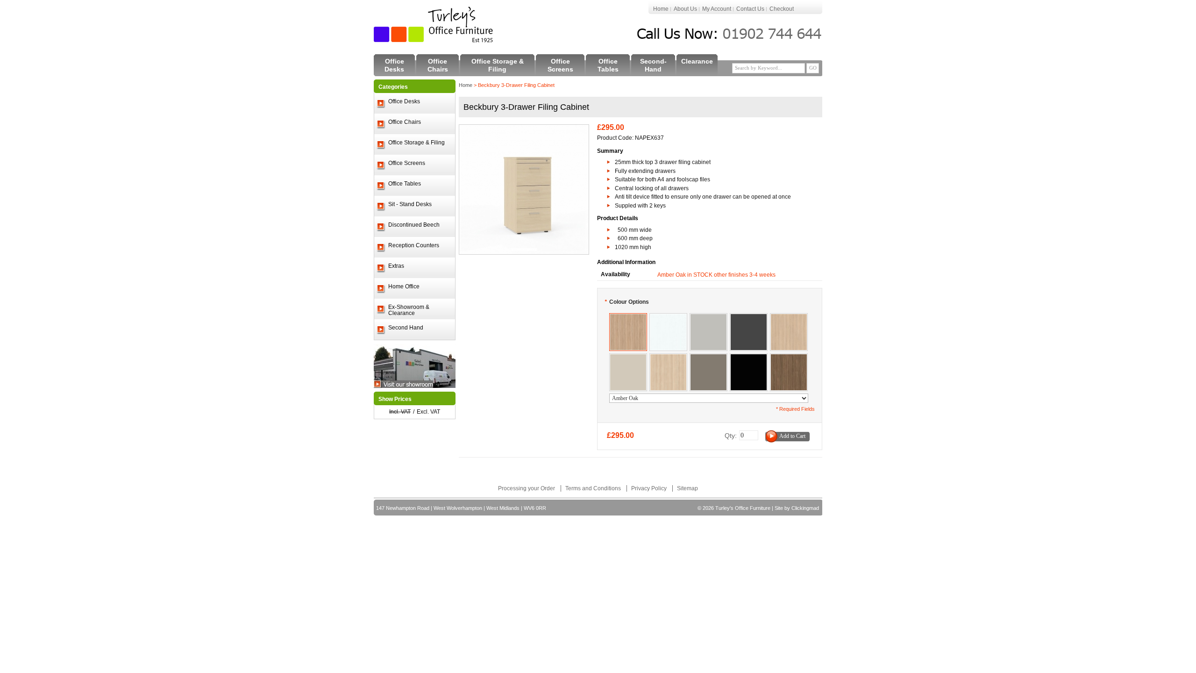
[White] (668, 318)
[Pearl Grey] (708, 318)
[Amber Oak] (628, 318)
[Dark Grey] (748, 318)
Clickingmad (805, 508)
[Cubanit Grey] (708, 358)
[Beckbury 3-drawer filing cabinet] (524, 129)
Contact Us (750, 9)
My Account (716, 9)
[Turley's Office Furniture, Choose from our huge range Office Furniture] (434, 25)
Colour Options (627, 302)
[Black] (748, 358)
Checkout (781, 9)
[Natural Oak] (788, 318)
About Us (685, 9)
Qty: (731, 435)
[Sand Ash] (668, 358)
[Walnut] (788, 358)
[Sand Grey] (628, 358)
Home (661, 9)
